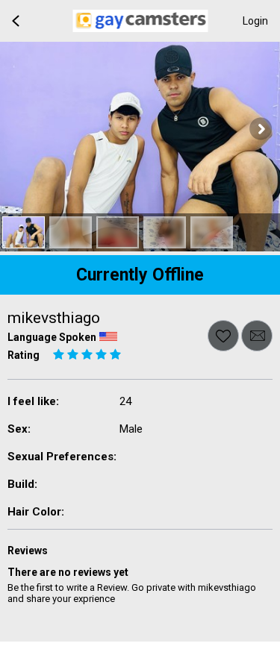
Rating (23, 355)
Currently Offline (140, 275)
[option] (23, 232)
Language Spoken (51, 337)
